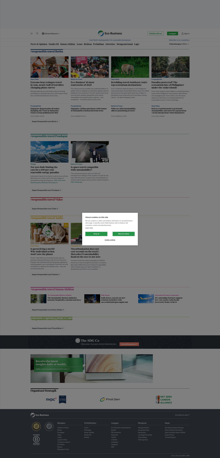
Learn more (89, 228)
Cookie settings (110, 240)
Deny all (96, 234)
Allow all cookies (123, 234)
